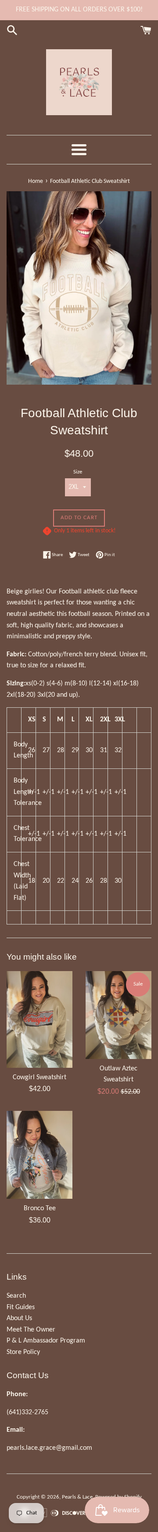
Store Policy (23, 1352)
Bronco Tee (40, 1208)
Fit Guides (21, 1307)
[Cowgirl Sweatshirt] (39, 1019)
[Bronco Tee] (39, 1155)
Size (77, 472)
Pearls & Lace (77, 1497)
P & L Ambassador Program (46, 1340)
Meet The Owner (31, 1329)
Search (16, 1295)
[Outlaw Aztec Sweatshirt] (118, 1015)
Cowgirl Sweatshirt (39, 1077)
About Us (19, 1318)
